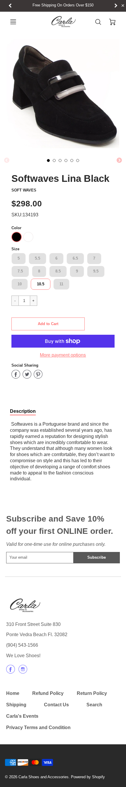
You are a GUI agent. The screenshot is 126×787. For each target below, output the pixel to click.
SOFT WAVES (23, 190)
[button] (48, 323)
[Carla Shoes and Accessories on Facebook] (10, 671)
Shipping (16, 704)
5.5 (37, 258)
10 (20, 284)
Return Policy (92, 693)
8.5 (58, 271)
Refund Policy (48, 693)
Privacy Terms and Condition (38, 727)
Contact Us (56, 704)
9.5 (95, 271)
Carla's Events (22, 716)
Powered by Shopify (88, 777)
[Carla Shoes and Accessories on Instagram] (22, 671)
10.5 (40, 284)
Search (94, 704)
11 (61, 284)
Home (12, 693)
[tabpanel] (48, 160)
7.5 (20, 271)
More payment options (63, 355)
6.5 (75, 258)
